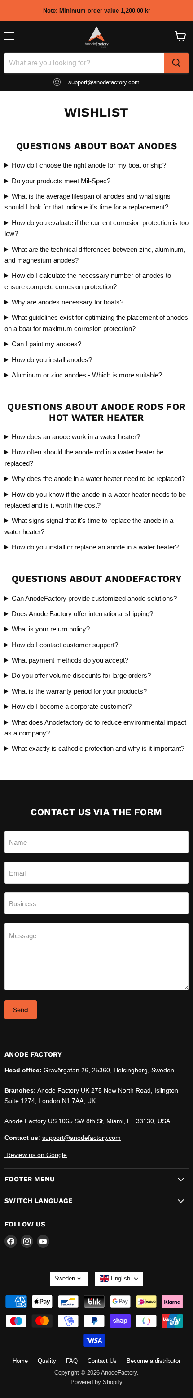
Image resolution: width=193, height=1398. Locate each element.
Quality (47, 1360)
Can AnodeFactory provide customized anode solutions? (94, 598)
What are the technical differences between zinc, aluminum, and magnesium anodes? (94, 254)
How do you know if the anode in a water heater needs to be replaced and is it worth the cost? (95, 499)
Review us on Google (35, 1154)
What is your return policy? (51, 629)
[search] (176, 63)
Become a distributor (153, 1360)
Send (20, 1010)
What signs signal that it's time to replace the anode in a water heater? (88, 526)
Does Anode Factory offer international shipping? (82, 613)
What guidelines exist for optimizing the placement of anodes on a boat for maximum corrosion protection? (96, 322)
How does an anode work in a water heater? (76, 436)
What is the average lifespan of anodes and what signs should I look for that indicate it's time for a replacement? (87, 201)
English (120, 1278)
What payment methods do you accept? (70, 660)
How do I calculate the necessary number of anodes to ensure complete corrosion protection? (87, 281)
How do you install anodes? (52, 359)
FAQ (72, 1360)
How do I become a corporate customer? (72, 706)
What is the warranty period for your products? (79, 691)
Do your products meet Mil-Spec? (61, 181)
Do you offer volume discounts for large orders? (81, 675)
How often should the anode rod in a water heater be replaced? (83, 457)
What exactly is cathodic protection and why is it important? (98, 748)
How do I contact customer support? (65, 645)
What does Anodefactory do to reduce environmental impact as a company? (95, 727)
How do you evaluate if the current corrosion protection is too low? (96, 228)
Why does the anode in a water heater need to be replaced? (98, 478)
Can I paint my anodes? (46, 344)
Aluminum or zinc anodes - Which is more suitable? (87, 375)
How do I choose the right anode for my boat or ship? (89, 165)
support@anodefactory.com (104, 82)
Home (20, 1360)
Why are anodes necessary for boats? (67, 302)
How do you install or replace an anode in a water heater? (95, 547)
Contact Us (102, 1360)
